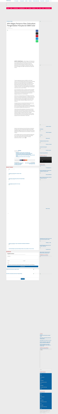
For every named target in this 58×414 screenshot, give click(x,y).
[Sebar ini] (37, 31)
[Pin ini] (37, 36)
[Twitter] (22, 160)
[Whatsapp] (37, 41)
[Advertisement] (29, 15)
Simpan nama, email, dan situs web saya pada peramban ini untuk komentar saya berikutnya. (21, 264)
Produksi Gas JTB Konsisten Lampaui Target (15, 173)
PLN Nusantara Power (43, 382)
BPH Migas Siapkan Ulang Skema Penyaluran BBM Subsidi (24, 153)
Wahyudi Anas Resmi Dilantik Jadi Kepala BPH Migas (23, 154)
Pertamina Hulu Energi (43, 406)
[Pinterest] (24, 160)
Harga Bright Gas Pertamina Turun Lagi (14, 183)
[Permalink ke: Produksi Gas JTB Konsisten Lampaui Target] (12, 170)
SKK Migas (41, 385)
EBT (41, 398)
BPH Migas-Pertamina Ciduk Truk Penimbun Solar (23, 152)
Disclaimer (41, 411)
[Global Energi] (8, 0)
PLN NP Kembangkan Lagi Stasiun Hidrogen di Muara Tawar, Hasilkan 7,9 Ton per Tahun (21, 248)
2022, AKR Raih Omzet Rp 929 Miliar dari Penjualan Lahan (30, 163)
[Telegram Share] (37, 39)
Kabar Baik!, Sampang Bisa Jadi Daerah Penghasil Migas (17, 178)
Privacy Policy (47, 412)
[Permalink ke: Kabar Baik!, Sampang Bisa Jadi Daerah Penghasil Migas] (36, 275)
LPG (41, 383)
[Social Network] (51, 1)
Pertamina (41, 380)
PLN (41, 375)
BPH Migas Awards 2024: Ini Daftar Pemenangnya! (23, 156)
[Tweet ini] (37, 33)
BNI (40, 393)
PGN (41, 388)
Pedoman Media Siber (42, 412)
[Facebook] (20, 160)
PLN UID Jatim (42, 377)
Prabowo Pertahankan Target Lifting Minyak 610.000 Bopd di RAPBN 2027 (19, 243)
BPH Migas (19, 150)
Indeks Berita (44, 411)
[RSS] (26, 160)
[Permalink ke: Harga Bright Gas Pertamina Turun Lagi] (12, 181)
